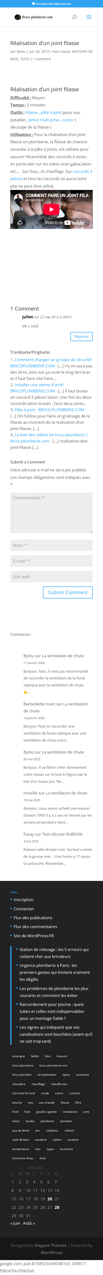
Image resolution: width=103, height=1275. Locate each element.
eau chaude (47, 1102)
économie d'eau (23, 1158)
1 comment (42, 59)
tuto (37, 1149)
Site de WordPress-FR (34, 935)
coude (45, 1093)
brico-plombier (22, 1075)
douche (17, 1102)
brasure (62, 1056)
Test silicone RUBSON (62, 834)
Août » (29, 1223)
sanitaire (41, 1140)
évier (43, 1158)
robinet (69, 1130)
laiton (16, 1121)
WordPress (52, 1252)
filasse (65, 1102)
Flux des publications (33, 917)
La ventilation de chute (63, 655)
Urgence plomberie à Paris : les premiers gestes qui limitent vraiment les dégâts (55, 972)
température (20, 1149)
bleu (48, 1056)
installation (70, 1112)
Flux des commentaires (35, 926)
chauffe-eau (59, 1084)
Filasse (31, 112)
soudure (73, 1140)
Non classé (61, 51)
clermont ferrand (23, 1093)
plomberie (47, 1121)
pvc (37, 1130)
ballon (35, 1056)
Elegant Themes (50, 1245)
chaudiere (19, 1084)
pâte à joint (51, 112)
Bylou (21, 51)
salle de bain (20, 1140)
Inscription (23, 899)
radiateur (52, 1130)
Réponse (81, 336)
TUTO (24, 59)
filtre (78, 1102)
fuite (27, 1112)
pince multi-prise (44, 120)
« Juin (15, 1223)
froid (15, 1112)
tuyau (50, 1149)
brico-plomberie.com (53, 1065)
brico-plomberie (23, 1065)
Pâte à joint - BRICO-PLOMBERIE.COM (49, 409)
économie (66, 1149)
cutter (68, 120)
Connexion (20, 634)
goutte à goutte (46, 1112)
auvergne (18, 1056)
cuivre (59, 1093)
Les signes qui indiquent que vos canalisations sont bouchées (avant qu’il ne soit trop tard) (56, 1034)
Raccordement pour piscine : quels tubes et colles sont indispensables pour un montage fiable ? (52, 1011)
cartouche (82, 1075)
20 (49, 1199)
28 (57, 1207)
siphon (57, 1140)
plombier (66, 1121)
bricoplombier (47, 1075)
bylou (66, 1075)
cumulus (74, 1093)
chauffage (38, 1084)
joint (86, 1112)
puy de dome (20, 1130)
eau (30, 1102)
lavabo (30, 1121)
